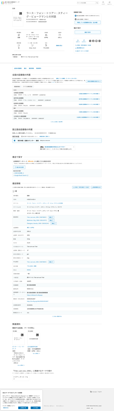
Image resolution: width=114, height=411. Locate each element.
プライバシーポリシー (49, 406)
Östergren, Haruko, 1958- (34, 223)
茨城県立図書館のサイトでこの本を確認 (88, 112)
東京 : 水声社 (30, 227)
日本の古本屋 (18, 173)
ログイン (109, 4)
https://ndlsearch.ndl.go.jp (34, 295)
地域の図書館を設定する (93, 81)
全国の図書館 (18, 68)
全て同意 (35, 408)
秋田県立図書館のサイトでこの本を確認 (88, 104)
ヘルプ (103, 4)
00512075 (43, 220)
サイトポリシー (60, 406)
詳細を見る (59, 45)
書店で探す (88, 32)
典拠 (50, 217)
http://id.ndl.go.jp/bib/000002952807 (37, 301)
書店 (25, 68)
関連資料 (38, 68)
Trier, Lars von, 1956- (33, 217)
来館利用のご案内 (44, 136)
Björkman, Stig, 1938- (33, 220)
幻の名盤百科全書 (32, 347)
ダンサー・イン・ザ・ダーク (18, 348)
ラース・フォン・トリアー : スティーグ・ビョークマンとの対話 (45, 203)
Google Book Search (21, 175)
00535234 (45, 223)
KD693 (29, 270)
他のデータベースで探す (83, 51)
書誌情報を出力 (80, 48)
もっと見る (20, 365)
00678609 (43, 217)
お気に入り (78, 41)
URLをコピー (84, 41)
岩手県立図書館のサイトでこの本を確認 (88, 99)
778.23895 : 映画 (31, 266)
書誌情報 (31, 68)
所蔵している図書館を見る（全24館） (87, 22)
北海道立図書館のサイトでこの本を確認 (88, 93)
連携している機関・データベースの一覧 (66, 78)
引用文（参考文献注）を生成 (84, 45)
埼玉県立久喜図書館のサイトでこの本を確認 (87, 117)
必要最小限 (23, 408)
